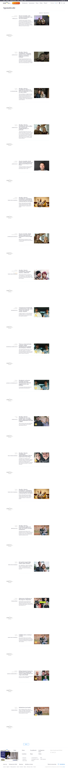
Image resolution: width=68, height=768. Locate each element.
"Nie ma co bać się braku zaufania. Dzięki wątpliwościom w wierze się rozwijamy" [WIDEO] (25, 346)
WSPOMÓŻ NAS (62, 764)
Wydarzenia (25, 3)
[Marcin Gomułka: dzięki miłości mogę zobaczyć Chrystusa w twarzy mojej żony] (41, 238)
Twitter (62, 0)
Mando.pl (21, 764)
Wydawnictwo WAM (13, 764)
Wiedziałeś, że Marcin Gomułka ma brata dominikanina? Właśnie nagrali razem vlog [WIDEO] (25, 383)
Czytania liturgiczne (34, 757)
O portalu (4, 766)
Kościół (16, 526)
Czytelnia (24, 754)
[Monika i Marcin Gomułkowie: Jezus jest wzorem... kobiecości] (41, 275)
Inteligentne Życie (14, 16)
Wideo (41, 3)
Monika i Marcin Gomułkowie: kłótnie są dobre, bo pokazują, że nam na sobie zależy (26, 90)
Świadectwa (24, 759)
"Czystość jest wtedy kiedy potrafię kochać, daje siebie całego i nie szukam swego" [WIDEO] (26, 309)
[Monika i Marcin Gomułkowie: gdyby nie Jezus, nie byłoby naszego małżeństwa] (41, 530)
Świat (15, 750)
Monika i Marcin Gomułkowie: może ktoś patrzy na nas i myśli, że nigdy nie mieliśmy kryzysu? (25, 55)
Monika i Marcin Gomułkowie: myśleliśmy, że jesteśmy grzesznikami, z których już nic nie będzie (26, 199)
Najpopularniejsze (46, 12)
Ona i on (16, 89)
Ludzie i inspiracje (43, 759)
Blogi (18, 0)
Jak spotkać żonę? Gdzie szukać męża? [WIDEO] (25, 563)
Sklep (25, 0)
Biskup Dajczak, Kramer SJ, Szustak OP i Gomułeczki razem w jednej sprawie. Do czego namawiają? (26, 673)
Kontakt (18, 766)
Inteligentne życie (41, 751)
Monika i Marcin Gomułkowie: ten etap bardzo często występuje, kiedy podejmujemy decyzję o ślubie (26, 419)
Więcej (45, 3)
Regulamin (8, 766)
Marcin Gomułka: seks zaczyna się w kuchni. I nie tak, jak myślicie (25, 17)
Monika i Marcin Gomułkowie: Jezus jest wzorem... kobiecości (25, 271)
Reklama (25, 766)
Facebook (61, 0)
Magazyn (7, 0)
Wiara (37, 3)
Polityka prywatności (13, 766)
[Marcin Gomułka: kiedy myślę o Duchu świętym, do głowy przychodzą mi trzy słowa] (41, 166)
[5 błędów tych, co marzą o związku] (41, 639)
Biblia (4, 0)
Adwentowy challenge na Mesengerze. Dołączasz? (25, 599)
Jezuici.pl (5, 764)
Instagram (64, 0)
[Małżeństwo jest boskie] (41, 712)
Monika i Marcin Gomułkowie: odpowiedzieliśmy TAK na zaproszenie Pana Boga (25, 455)
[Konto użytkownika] (64, 3)
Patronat (34, 766)
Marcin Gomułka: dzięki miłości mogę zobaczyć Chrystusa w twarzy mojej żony (25, 235)
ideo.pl (64, 766)
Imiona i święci (25, 760)
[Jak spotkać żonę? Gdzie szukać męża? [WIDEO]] (41, 567)
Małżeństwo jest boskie (25, 707)
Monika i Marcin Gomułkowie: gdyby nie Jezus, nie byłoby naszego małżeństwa (25, 527)
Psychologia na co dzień (35, 759)
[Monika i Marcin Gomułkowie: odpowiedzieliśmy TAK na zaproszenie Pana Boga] (41, 458)
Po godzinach (15, 198)
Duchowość (15, 162)
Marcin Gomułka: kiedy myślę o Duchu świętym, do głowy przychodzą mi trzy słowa (26, 163)
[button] (59, 3)
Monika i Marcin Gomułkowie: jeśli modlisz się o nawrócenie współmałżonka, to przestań (25, 127)
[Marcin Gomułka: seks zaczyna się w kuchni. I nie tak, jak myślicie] (41, 20)
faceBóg (21, 0)
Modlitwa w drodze (13, 0)
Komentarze (31, 3)
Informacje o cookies (30, 766)
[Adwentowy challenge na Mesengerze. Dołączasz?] (41, 603)
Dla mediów (21, 766)
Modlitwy (32, 760)
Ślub (16, 417)
